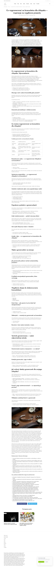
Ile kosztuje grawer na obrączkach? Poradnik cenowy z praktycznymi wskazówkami (25, 497)
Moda (31, 3)
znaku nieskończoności (19, 222)
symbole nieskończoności (29, 121)
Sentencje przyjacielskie (16, 135)
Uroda (34, 3)
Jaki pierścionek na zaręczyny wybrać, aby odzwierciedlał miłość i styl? (23, 500)
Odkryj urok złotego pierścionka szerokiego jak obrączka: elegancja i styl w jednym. (25, 488)
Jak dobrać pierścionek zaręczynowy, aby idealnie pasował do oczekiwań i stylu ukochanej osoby (27, 492)
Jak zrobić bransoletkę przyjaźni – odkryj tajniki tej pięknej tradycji (23, 485)
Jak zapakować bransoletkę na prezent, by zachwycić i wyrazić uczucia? (24, 491)
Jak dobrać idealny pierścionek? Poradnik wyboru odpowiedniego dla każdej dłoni (25, 487)
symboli (28, 208)
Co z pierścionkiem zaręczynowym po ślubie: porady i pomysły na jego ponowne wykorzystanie (27, 498)
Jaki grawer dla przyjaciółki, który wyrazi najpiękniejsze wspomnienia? (23, 483)
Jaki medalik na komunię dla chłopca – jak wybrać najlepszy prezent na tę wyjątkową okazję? (26, 524)
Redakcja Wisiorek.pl (23, 15)
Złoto (21, 3)
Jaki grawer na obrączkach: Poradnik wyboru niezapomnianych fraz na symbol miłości (26, 481)
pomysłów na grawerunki (30, 80)
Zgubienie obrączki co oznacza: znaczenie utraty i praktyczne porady (10, 524)
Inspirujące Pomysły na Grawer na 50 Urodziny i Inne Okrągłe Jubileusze (24, 495)
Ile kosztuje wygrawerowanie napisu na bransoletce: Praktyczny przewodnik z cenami (26, 490)
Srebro (24, 3)
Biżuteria (27, 3)
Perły (18, 3)
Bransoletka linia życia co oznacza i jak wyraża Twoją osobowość (22, 496)
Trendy (15, 3)
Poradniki (37, 3)
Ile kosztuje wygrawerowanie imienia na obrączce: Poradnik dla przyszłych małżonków (26, 486)
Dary (27, 15)
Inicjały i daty (15, 236)
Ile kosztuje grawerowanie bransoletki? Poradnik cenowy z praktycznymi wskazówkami (26, 484)
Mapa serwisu (6, 535)
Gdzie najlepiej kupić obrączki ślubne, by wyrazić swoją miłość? (22, 499)
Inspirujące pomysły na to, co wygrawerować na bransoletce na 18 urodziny (24, 482)
